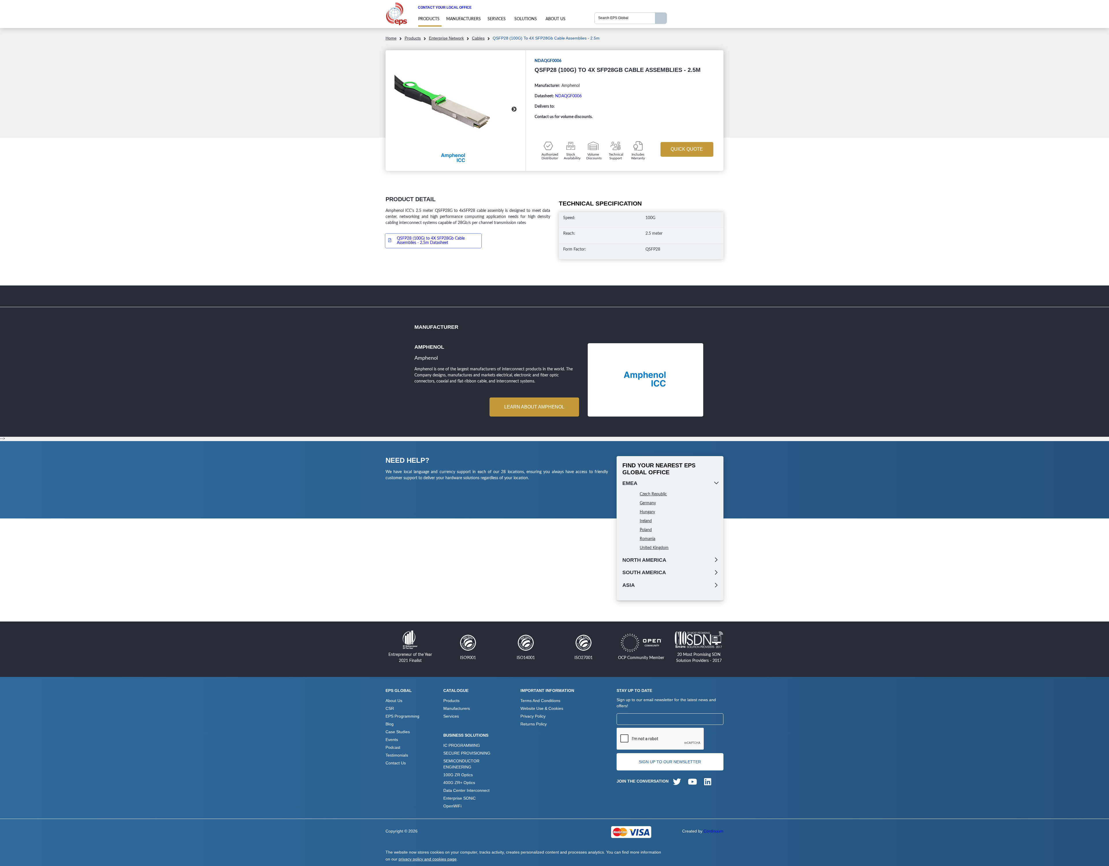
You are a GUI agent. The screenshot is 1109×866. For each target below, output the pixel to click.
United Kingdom (654, 548)
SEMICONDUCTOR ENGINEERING (461, 764)
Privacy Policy (533, 716)
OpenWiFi (452, 806)
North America (644, 560)
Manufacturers (463, 19)
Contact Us (396, 763)
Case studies (398, 731)
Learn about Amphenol (534, 406)
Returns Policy (533, 724)
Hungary (647, 512)
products (429, 19)
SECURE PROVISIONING (466, 753)
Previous (397, 109)
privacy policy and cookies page (428, 859)
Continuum (713, 831)
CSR (390, 708)
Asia (628, 585)
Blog (390, 724)
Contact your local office (445, 7)
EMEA (629, 483)
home (391, 38)
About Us (555, 19)
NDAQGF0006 (568, 96)
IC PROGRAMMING (461, 745)
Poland (646, 530)
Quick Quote (687, 149)
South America (644, 572)
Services (496, 19)
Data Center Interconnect (466, 790)
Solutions (525, 19)
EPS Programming (402, 716)
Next (514, 109)
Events (392, 739)
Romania (647, 539)
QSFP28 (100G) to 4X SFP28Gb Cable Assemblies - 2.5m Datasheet (431, 240)
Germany (648, 503)
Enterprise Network (446, 38)
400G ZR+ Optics (459, 782)
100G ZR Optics (458, 774)
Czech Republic (653, 494)
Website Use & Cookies (541, 708)
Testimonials (397, 755)
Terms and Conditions (540, 700)
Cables (478, 38)
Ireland (646, 521)
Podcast (393, 747)
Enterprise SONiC (459, 798)
